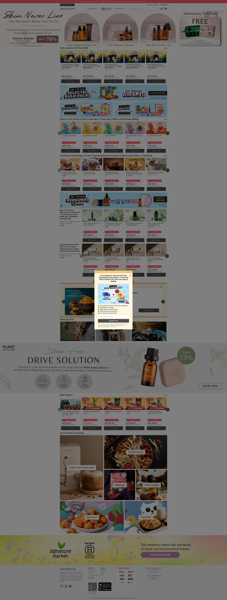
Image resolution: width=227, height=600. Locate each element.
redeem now (113, 321)
